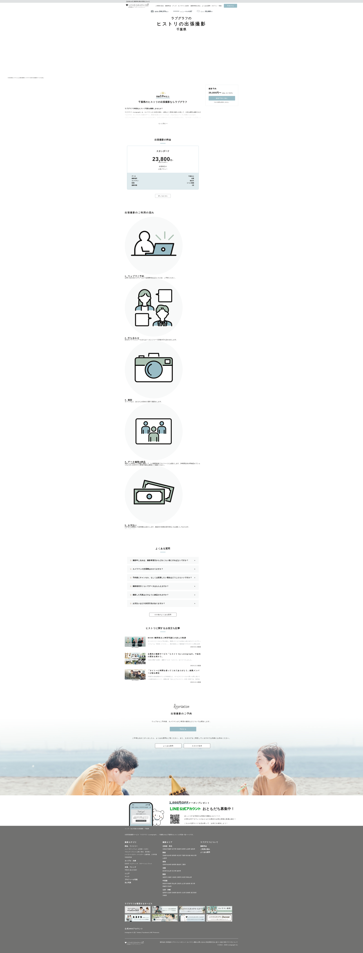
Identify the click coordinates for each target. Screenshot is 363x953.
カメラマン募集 (192, 942)
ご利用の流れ (159, 6)
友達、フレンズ (130, 867)
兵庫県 (179, 877)
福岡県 (165, 892)
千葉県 (183, 855)
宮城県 (179, 849)
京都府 (169, 877)
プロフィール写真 (131, 879)
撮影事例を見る (196, 6)
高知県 (169, 886)
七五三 (146, 849)
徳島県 (188, 883)
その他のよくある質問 (162, 614)
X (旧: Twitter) (137, 932)
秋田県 (183, 849)
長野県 (165, 864)
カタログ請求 (197, 746)
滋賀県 (165, 877)
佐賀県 (169, 892)
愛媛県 (165, 886)
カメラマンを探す (183, 6)
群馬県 (174, 855)
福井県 (179, 871)
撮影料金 (203, 846)
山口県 (183, 883)
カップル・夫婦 (130, 860)
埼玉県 (179, 855)
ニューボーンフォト (131, 849)
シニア (127, 873)
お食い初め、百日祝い (144, 851)
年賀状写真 (128, 857)
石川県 (174, 871)
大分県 (183, 892)
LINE (151, 932)
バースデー (140, 854)
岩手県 (174, 849)
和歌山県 (189, 877)
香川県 (193, 883)
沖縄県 (165, 895)
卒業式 (127, 870)
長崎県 (174, 892)
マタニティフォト (130, 851)
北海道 (165, 849)
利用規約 (169, 942)
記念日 (127, 863)
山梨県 (165, 858)
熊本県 (179, 892)
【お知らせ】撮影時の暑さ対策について (138, 1)
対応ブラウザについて (231, 942)
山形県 (188, 849)
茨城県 (165, 855)
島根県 (169, 883)
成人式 (132, 870)
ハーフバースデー (130, 854)
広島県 (179, 883)
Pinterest (156, 932)
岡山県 (174, 883)
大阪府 (174, 877)
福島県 (193, 849)
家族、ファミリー (131, 846)
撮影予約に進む (222, 98)
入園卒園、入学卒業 (150, 854)
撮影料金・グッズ (171, 6)
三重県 (183, 864)
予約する (230, 6)
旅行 (135, 870)
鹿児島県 (194, 892)
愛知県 (179, 864)
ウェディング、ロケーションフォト (141, 863)
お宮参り (141, 849)
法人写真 (128, 882)
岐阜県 (169, 864)
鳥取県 (165, 883)
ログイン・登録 (217, 6)
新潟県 (165, 871)
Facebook (145, 932)
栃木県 (169, 855)
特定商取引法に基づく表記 (214, 942)
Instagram (128, 932)
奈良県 (183, 877)
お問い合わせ (201, 942)
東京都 (188, 855)
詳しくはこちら (163, 196)
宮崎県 (188, 892)
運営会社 (163, 942)
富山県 (169, 871)
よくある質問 (206, 6)
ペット (127, 876)
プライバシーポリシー (179, 942)
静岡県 (174, 864)
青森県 (169, 849)
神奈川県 (194, 855)
